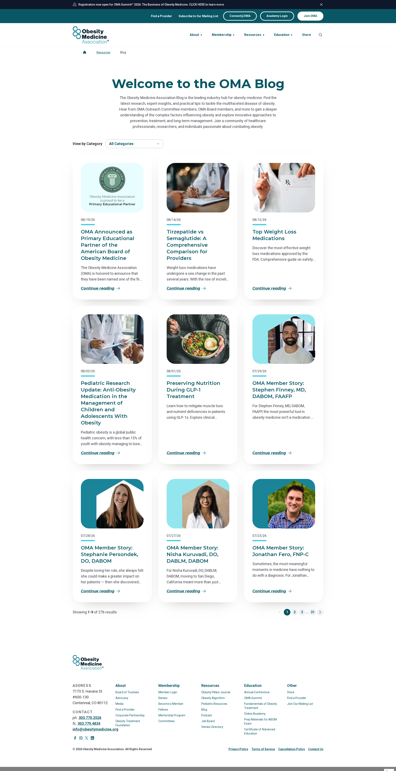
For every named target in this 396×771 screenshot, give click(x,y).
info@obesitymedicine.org (95, 729)
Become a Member (170, 703)
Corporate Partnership (130, 715)
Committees (166, 721)
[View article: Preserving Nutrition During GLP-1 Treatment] (198, 339)
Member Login (167, 692)
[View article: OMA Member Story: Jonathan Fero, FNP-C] (283, 503)
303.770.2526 (90, 718)
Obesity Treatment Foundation (128, 723)
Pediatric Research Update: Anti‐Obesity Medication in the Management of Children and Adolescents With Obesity (108, 403)
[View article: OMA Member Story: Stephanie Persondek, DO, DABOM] (112, 503)
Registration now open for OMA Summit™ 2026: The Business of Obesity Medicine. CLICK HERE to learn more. (151, 4)
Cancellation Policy (291, 749)
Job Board (208, 721)
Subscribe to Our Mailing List (198, 16)
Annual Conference (257, 692)
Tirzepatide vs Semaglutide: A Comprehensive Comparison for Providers (187, 245)
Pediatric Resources (214, 703)
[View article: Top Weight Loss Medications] (283, 187)
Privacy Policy (238, 749)
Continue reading (97, 288)
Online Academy (255, 713)
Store (290, 692)
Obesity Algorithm (213, 698)
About (121, 685)
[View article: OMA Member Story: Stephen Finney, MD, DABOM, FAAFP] (283, 339)
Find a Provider (161, 16)
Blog (204, 709)
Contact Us (315, 749)
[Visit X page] (86, 738)
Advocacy (122, 698)
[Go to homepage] (84, 52)
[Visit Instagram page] (80, 738)
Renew (162, 698)
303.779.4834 (89, 723)
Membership (169, 685)
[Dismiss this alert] (321, 4)
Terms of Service (263, 749)
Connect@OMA (240, 16)
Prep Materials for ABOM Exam (260, 721)
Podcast (206, 715)
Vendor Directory (212, 727)
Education (253, 685)
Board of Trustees (127, 692)
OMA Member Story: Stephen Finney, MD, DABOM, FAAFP (279, 389)
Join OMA (310, 16)
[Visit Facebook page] (75, 738)
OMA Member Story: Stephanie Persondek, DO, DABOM (109, 554)
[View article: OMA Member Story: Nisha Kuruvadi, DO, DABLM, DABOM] (198, 503)
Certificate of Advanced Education (259, 731)
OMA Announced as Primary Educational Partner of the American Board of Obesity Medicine (107, 245)
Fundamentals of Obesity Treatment (260, 706)
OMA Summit (253, 698)
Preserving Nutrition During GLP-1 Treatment (193, 389)
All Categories (121, 143)
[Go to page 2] (320, 612)
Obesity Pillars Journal (215, 692)
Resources (103, 52)
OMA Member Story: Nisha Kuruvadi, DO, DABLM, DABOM (192, 554)
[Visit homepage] (91, 35)
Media (120, 703)
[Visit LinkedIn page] (92, 738)
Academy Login (277, 16)
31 (313, 612)
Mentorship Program (171, 715)
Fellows (163, 709)
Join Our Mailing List (300, 703)
